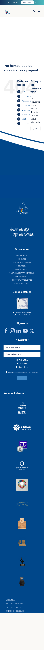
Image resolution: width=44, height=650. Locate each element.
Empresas (26, 110)
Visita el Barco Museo (22, 262)
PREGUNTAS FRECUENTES (22, 280)
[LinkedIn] (18, 330)
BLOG (24, 119)
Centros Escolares (22, 269)
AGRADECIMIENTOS (22, 276)
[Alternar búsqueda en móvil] (34, 11)
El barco (22, 259)
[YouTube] (25, 330)
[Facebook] (6, 330)
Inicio (24, 92)
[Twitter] (31, 330)
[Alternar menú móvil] (39, 11)
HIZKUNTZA (22, 360)
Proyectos (26, 114)
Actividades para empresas (22, 273)
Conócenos (26, 96)
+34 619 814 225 (23, 315)
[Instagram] (12, 330)
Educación (26, 105)
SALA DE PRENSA (22, 283)
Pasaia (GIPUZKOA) (23, 312)
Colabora (22, 266)
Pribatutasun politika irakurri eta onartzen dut (23, 372)
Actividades (26, 101)
